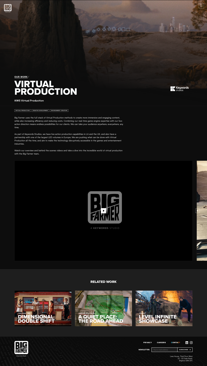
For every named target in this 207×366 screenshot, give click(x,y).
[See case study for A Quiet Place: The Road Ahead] (103, 308)
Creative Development (40, 110)
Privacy (147, 342)
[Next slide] (197, 211)
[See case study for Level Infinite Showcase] (164, 308)
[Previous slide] (9, 211)
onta (175, 342)
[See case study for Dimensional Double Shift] (43, 308)
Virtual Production (22, 110)
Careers (161, 342)
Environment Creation (59, 110)
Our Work (21, 76)
